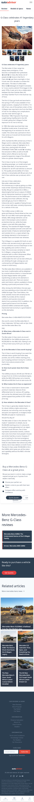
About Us (17, 722)
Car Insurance (17, 742)
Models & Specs (17, 9)
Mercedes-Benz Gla (14, 325)
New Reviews (17, 705)
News (28, 9)
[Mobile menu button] (30, 2)
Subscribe (24, 752)
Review (4, 9)
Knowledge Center (17, 738)
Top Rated (17, 709)
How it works (17, 724)
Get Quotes (20, 499)
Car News (17, 711)
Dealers (17, 727)
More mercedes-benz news (12, 591)
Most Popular (17, 707)
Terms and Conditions (17, 736)
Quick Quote (14, 498)
